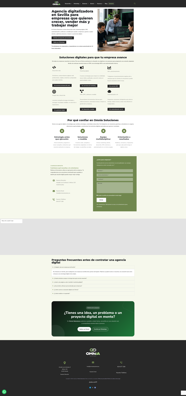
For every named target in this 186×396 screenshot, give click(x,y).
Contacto (111, 3)
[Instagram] (93, 387)
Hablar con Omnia (84, 329)
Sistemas (84, 3)
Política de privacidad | (102, 378)
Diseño (92, 3)
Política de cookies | (111, 378)
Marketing (76, 3)
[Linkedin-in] (90, 387)
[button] (4, 392)
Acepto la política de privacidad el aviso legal (109, 195)
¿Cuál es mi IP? (93, 382)
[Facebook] (95, 387)
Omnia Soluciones (81, 378)
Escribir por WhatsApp (100, 329)
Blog (106, 3)
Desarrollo (68, 3)
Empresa (99, 3)
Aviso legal (118, 378)
